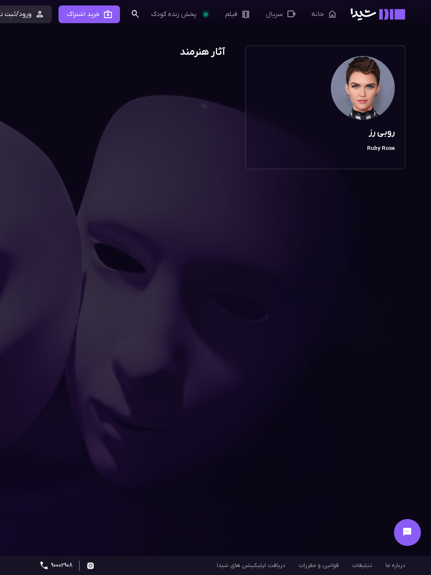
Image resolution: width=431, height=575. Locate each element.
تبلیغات (362, 566)
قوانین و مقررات (319, 566)
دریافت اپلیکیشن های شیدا (251, 566)
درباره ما (395, 566)
